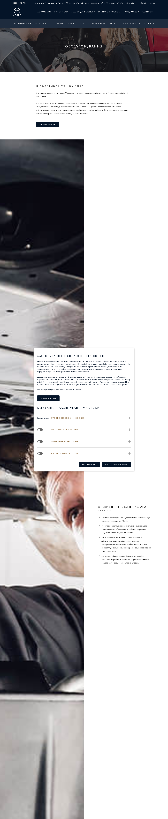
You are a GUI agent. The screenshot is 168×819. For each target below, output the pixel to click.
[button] (132, 350)
